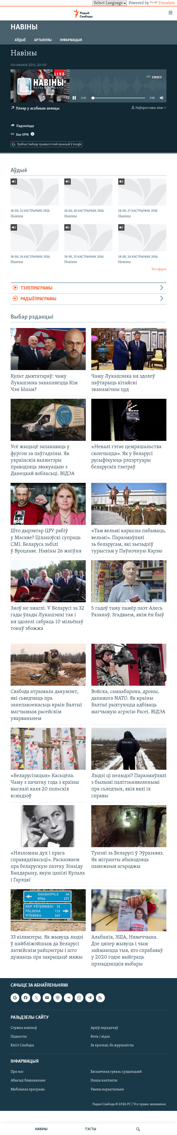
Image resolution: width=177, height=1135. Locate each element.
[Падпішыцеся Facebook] (25, 997)
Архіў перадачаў (104, 1028)
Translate (166, 3)
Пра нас (17, 1072)
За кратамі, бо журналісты (112, 1045)
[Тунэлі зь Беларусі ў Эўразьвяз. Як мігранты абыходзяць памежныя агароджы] (128, 826)
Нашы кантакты (104, 1080)
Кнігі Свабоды (22, 1045)
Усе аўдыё (158, 269)
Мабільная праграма (28, 1089)
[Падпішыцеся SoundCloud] (68, 997)
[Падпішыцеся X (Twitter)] (36, 997)
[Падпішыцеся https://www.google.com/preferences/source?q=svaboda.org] (15, 997)
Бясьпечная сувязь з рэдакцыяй (116, 1072)
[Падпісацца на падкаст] (57, 997)
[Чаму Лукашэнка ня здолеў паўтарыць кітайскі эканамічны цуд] (128, 349)
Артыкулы (43, 40)
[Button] (22, 127)
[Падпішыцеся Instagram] (79, 997)
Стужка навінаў (24, 1028)
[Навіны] (35, 192)
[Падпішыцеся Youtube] (47, 997)
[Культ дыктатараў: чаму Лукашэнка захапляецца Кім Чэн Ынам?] (48, 349)
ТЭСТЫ (90, 1129)
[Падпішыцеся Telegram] (89, 997)
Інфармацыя (71, 40)
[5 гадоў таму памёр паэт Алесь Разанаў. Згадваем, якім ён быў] (128, 581)
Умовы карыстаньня (107, 1089)
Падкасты (19, 1037)
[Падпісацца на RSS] (100, 997)
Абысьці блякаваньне (28, 1080)
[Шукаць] (138, 1129)
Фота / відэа (100, 1037)
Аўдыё (20, 40)
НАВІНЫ (41, 1129)
